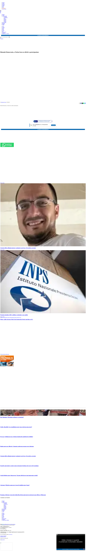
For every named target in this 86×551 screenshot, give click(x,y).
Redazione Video (3, 102)
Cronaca (3, 27)
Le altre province (4, 502)
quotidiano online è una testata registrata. (7, 524)
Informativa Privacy (3, 536)
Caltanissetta (5, 17)
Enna (4, 18)
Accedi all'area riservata (43, 35)
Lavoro (3, 30)
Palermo (3, 2)
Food (3, 7)
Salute (3, 29)
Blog (3, 31)
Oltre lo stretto (4, 22)
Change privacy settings (5, 33)
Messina (5, 19)
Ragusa (5, 506)
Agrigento (5, 16)
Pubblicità (3, 32)
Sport (3, 6)
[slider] (69, 549)
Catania (3, 3)
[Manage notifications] (84, 549)
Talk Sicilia (3, 8)
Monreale (3, 23)
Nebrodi (3, 510)
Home (3, 26)
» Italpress (1, 38)
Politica (3, 5)
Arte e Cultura (4, 518)
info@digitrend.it (10, 534)
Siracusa (3, 4)
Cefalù (3, 511)
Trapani (5, 21)
